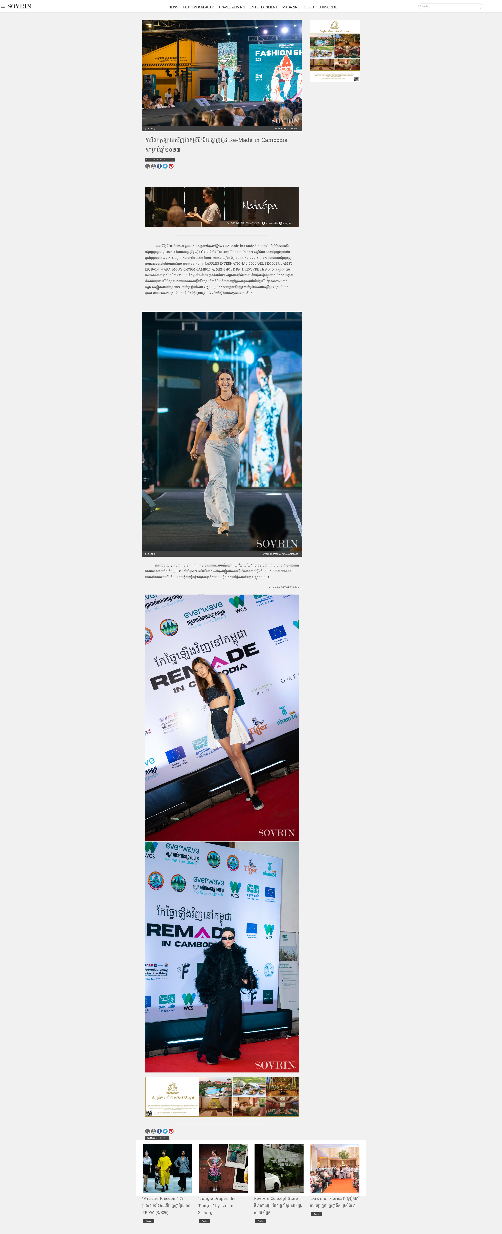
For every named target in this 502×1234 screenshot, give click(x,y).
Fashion (204, 1221)
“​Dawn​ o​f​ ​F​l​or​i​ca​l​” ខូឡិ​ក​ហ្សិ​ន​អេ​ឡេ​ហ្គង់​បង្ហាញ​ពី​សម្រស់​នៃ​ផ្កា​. (335, 1202)
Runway (148, 1221)
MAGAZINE (291, 7)
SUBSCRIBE (328, 7)
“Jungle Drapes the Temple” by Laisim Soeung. (217, 1205)
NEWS (173, 7)
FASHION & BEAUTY (198, 7)
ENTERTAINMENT (264, 7)
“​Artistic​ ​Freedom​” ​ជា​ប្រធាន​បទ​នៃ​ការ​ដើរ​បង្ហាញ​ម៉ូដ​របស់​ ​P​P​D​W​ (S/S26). (167, 1205)
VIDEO (309, 7)
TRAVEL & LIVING (231, 7)
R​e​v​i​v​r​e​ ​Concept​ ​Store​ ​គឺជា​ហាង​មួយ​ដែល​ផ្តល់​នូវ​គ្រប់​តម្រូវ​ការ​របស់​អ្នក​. (278, 1205)
